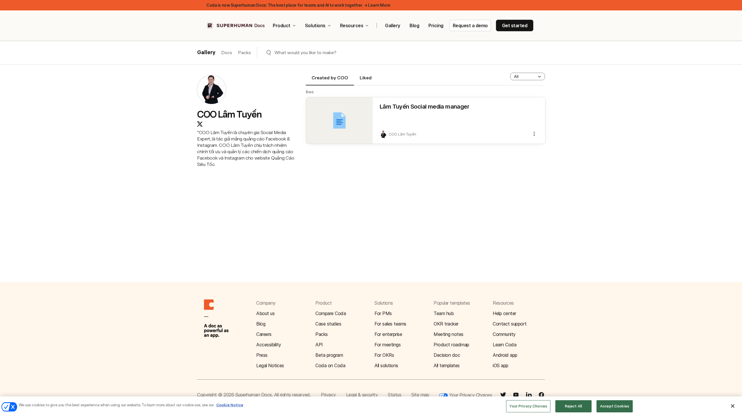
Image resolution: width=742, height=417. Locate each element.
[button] (527, 76)
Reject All (573, 406)
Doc (310, 91)
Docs (226, 52)
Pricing (435, 25)
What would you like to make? (305, 52)
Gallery (392, 25)
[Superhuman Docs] (235, 25)
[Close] (732, 406)
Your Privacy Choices (470, 395)
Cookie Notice (229, 405)
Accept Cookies (614, 406)
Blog (414, 25)
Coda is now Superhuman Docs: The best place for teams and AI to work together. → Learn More (298, 5)
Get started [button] (515, 25)
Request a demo (470, 25)
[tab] (330, 80)
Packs (244, 52)
